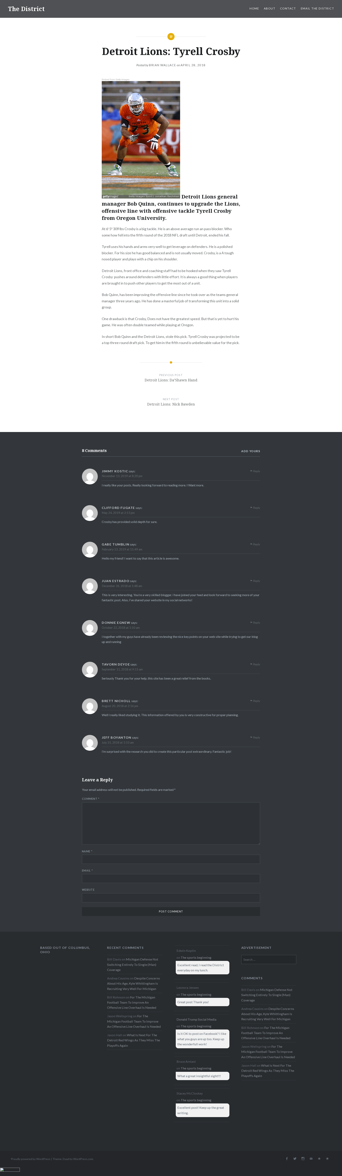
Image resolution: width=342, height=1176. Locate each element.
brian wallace (162, 65)
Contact (288, 8)
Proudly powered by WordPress (30, 1159)
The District (26, 9)
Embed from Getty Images (115, 79)
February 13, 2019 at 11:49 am (122, 549)
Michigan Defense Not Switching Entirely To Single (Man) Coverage (132, 964)
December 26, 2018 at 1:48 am (122, 586)
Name (87, 851)
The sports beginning (196, 957)
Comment (91, 798)
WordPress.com (83, 1159)
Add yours (250, 451)
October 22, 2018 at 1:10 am (121, 627)
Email (87, 870)
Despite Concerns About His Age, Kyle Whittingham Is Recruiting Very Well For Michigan (133, 983)
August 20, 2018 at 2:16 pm (120, 706)
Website (88, 889)
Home (254, 8)
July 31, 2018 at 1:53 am (118, 742)
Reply (256, 471)
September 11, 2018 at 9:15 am (122, 669)
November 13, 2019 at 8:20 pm (122, 476)
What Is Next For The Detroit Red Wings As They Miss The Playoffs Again (133, 1040)
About (269, 8)
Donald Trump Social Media (196, 1019)
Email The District (317, 8)
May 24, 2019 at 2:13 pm (118, 512)
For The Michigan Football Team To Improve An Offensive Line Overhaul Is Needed (131, 1002)
